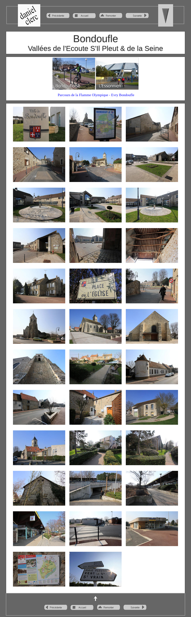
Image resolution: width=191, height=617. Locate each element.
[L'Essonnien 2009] (117, 89)
